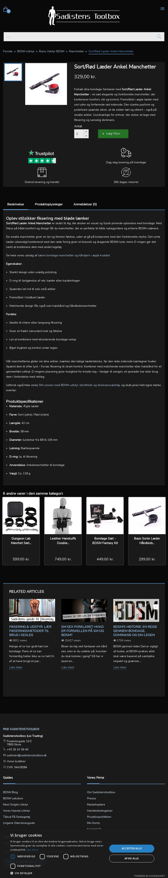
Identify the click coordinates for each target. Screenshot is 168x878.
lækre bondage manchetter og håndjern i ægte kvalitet (74, 255)
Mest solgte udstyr (15, 804)
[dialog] (84, 853)
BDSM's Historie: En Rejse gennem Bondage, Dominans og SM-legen (135, 631)
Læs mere (15, 667)
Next (155, 606)
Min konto (93, 823)
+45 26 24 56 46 (17, 749)
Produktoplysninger (49, 204)
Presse (91, 798)
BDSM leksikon (13, 798)
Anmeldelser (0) (85, 204)
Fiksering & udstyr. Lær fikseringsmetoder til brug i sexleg (30, 631)
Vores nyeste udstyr (16, 811)
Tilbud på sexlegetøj (16, 817)
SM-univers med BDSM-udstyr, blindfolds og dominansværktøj (79, 385)
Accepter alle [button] (132, 848)
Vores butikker (16, 761)
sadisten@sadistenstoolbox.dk (26, 755)
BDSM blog (10, 792)
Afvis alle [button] (132, 858)
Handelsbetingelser (100, 811)
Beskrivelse (15, 204)
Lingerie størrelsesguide (19, 823)
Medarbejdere (96, 804)
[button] (57, 873)
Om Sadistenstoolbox (101, 792)
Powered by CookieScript (149, 875)
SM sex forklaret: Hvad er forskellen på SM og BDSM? (82, 631)
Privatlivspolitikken (99, 817)
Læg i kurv (113, 133)
